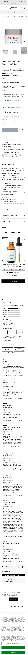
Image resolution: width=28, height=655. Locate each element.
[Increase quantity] (14, 123)
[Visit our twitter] (8, 606)
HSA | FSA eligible (9, 82)
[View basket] (24, 7)
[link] (22, 7)
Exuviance (14, 16)
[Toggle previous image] (1, 31)
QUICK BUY (14, 281)
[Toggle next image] (25, 31)
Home (3, 16)
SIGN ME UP (13, 599)
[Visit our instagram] (11, 606)
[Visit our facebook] (4, 606)
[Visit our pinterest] (22, 606)
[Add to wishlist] (22, 130)
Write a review (6, 75)
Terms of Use (14, 640)
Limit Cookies (13, 648)
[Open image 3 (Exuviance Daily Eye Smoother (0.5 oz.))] (24, 50)
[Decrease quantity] (4, 123)
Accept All (13, 652)
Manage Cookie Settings (13, 643)
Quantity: (5, 119)
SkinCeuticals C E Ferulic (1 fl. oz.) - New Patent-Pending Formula (14, 265)
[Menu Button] (1, 7)
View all (23, 86)
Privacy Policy (6, 640)
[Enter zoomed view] (24, 41)
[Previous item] (2, 260)
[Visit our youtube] (15, 606)
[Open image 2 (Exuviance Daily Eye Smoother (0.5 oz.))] (15, 50)
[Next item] (24, 260)
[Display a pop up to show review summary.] (21, 272)
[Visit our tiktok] (19, 606)
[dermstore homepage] (13, 8)
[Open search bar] (4, 7)
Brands (8, 16)
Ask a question (15, 75)
